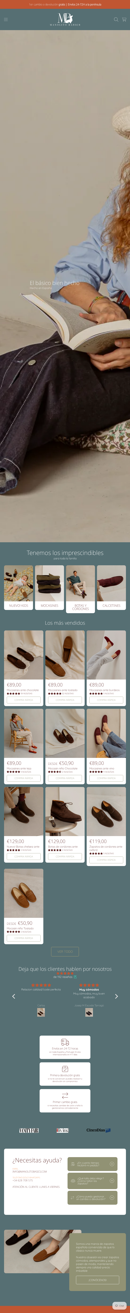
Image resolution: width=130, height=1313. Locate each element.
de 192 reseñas (62, 977)
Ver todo (65, 952)
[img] (65, 973)
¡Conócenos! (98, 1280)
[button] (6, 19)
